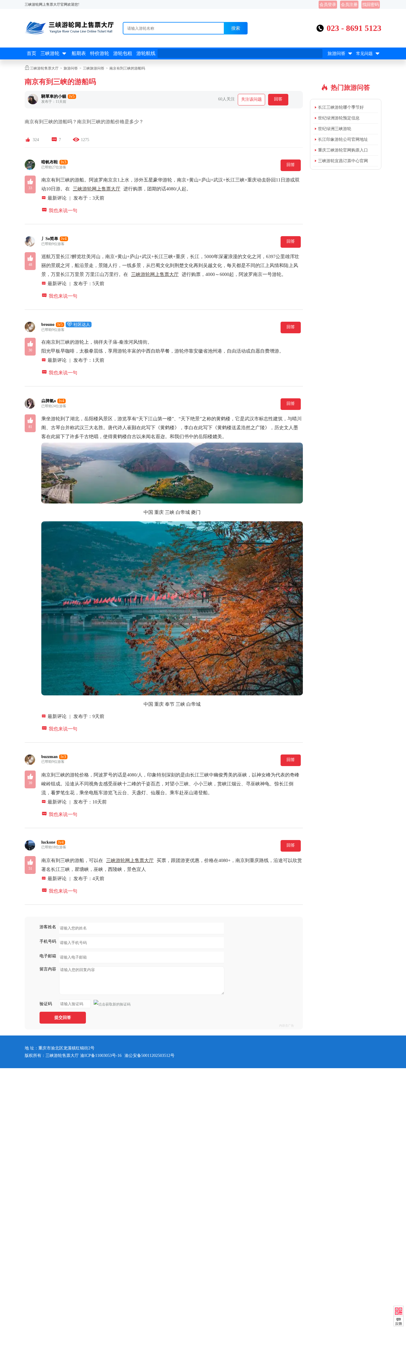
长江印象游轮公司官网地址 (343, 139)
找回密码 (370, 4)
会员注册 (349, 4)
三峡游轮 (53, 53)
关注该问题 (251, 99)
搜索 (235, 28)
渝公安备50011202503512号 (149, 1055)
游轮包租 (122, 53)
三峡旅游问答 (93, 68)
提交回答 (62, 1017)
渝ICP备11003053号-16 (101, 1055)
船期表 (79, 53)
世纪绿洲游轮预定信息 (339, 118)
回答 (278, 99)
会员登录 (328, 4)
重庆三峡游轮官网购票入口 (343, 150)
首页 (31, 53)
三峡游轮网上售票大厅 (96, 188)
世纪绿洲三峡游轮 (334, 129)
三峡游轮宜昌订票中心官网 (343, 161)
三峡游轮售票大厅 (44, 68)
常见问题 (368, 53)
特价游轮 (99, 53)
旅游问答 (340, 53)
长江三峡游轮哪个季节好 (341, 107)
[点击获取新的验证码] (112, 1004)
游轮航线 (145, 53)
